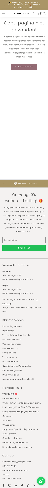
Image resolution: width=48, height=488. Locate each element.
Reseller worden (10, 361)
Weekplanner (8, 425)
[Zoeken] (44, 13)
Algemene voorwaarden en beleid (18, 379)
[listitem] (24, 5)
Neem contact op (10, 348)
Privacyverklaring (10, 374)
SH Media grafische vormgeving (17, 447)
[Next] (44, 5)
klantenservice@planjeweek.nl (16, 461)
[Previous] (4, 5)
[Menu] (3, 13)
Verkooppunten (9, 357)
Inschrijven (24, 248)
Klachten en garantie (12, 370)
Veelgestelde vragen (11, 344)
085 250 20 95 (9, 466)
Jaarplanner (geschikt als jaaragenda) (20, 429)
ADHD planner (9, 433)
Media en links (9, 352)
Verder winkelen (24, 67)
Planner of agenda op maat (15, 442)
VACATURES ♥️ (9, 394)
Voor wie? (7, 420)
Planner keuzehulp (11, 398)
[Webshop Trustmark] (16, 183)
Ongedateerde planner (12, 438)
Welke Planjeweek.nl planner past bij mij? (21, 403)
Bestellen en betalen (11, 339)
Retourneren (8, 330)
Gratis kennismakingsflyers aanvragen (20, 411)
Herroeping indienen (12, 326)
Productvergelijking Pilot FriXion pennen (21, 407)
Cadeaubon (7, 416)
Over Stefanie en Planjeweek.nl (16, 366)
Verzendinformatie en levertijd (16, 335)
